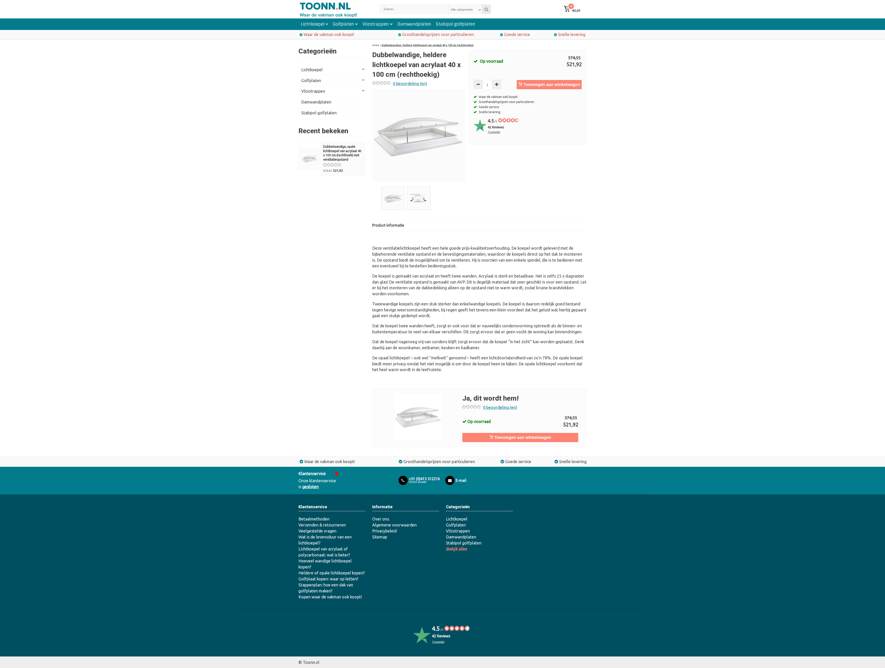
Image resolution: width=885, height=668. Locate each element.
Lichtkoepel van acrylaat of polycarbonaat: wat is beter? (324, 552)
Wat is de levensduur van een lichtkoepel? (325, 540)
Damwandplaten (414, 24)
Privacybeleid (384, 531)
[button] (572, 9)
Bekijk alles (456, 549)
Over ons (380, 519)
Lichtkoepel (312, 24)
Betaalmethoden (314, 519)
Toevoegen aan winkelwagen (551, 84)
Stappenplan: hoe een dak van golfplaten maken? (325, 587)
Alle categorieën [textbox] (462, 9)
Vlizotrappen (376, 24)
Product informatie (388, 225)
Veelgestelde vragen (317, 531)
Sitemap (379, 537)
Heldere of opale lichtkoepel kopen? (331, 572)
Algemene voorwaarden (394, 525)
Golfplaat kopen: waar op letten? (328, 578)
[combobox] (465, 9)
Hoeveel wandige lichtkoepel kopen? (325, 564)
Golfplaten (343, 24)
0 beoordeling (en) (410, 83)
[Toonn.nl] (334, 9)
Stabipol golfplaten (455, 24)
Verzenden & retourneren (322, 525)
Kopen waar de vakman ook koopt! (330, 596)
